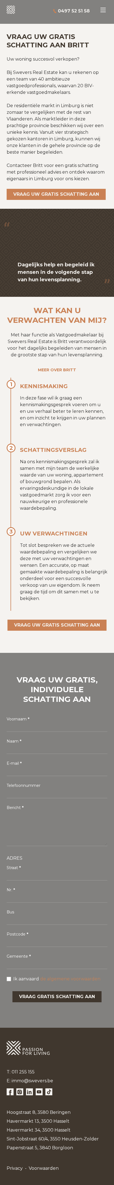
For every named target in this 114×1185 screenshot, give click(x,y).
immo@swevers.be (32, 1080)
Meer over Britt (57, 369)
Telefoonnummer (23, 785)
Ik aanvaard (56, 979)
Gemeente (17, 956)
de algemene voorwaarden (70, 979)
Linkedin (29, 1091)
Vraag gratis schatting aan (57, 996)
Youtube (39, 1091)
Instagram (19, 1091)
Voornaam (17, 719)
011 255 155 (23, 1072)
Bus (10, 912)
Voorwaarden (44, 1168)
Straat (12, 867)
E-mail (13, 763)
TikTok (48, 1091)
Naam (13, 741)
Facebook (10, 1091)
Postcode (16, 934)
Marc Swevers (34, 11)
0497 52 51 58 (74, 11)
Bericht (14, 807)
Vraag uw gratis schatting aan (56, 194)
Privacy (15, 1168)
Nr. (9, 889)
